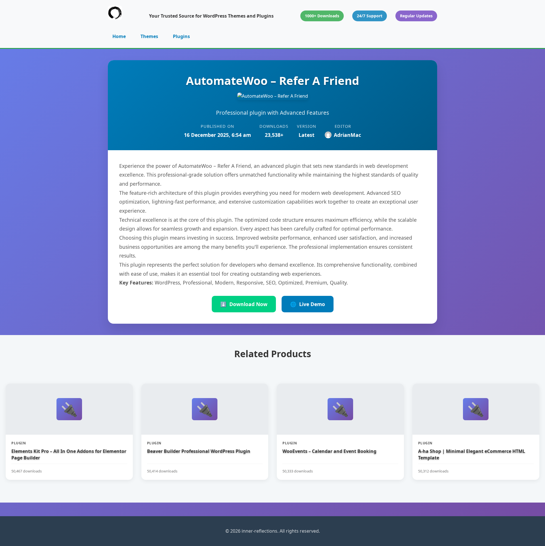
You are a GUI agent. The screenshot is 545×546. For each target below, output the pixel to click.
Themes (149, 36)
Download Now (243, 304)
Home (119, 36)
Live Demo (307, 304)
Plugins (181, 36)
